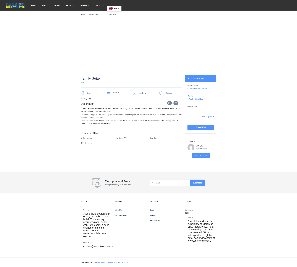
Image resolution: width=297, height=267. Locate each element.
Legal (152, 210)
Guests (190, 96)
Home (33, 5)
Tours (57, 5)
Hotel (45, 5)
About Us (99, 5)
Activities (70, 5)
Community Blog (121, 215)
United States (93, 14)
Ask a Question (201, 155)
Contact (85, 5)
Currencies (189, 210)
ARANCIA (199, 146)
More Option (207, 116)
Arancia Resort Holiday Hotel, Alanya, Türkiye (112, 262)
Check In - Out (192, 85)
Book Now (201, 127)
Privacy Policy (155, 220)
